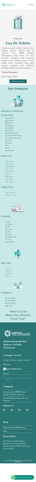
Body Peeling (9, 166)
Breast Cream (10, 192)
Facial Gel (8, 143)
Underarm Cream (11, 195)
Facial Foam (9, 125)
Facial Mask (9, 150)
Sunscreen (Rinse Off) (13, 138)
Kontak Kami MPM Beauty (14, 427)
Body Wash (9, 176)
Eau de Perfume (10, 301)
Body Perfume (10, 171)
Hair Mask (8, 273)
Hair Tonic (8, 271)
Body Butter (9, 179)
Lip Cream (8, 224)
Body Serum (9, 181)
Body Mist (8, 305)
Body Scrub (9, 161)
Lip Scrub (8, 229)
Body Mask (9, 169)
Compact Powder (11, 237)
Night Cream (9, 120)
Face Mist (8, 140)
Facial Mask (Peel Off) (13, 135)
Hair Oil (7, 276)
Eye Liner (8, 239)
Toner (7, 145)
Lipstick (7, 222)
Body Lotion (9, 164)
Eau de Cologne (10, 303)
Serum (7, 148)
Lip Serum (8, 234)
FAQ (5, 431)
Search (6, 373)
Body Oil (8, 174)
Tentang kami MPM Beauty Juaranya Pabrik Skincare (14, 393)
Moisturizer (9, 123)
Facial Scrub (9, 130)
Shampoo (8, 268)
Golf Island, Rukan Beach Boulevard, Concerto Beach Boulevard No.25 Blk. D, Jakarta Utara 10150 (17, 445)
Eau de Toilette (10, 298)
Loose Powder (10, 242)
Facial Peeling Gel (11, 133)
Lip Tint (7, 227)
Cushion (8, 232)
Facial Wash (9, 128)
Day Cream (9, 118)
